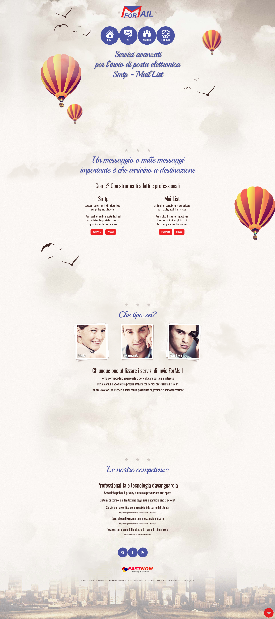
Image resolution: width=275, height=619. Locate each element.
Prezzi (111, 232)
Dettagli (97, 232)
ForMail (137, 12)
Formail (137, 569)
